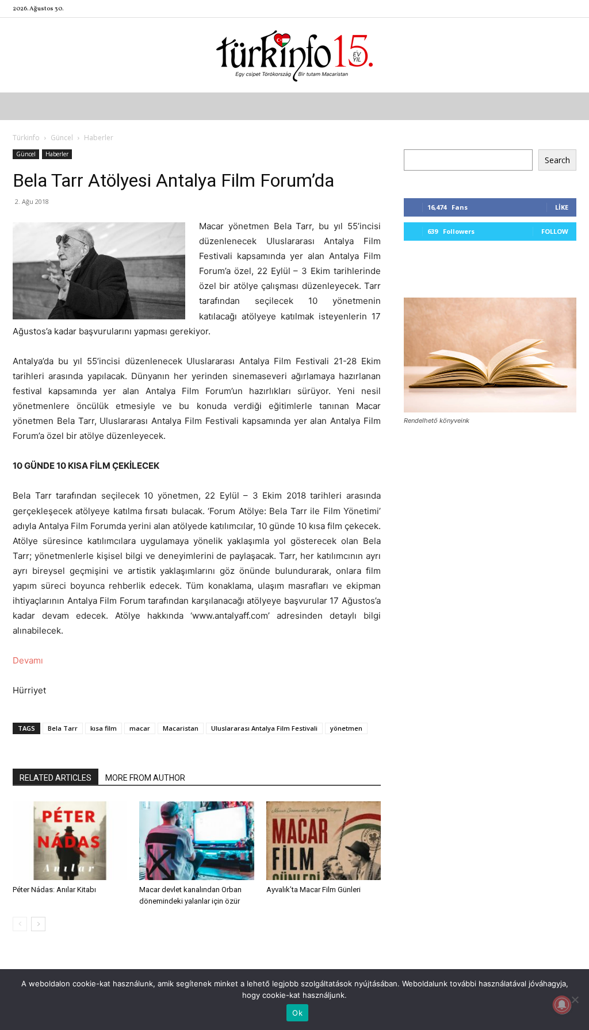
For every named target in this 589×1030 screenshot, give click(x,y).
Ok (297, 1012)
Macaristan (180, 728)
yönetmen (346, 728)
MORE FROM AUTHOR (145, 777)
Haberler (56, 154)
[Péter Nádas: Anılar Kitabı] (70, 840)
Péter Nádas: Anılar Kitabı (54, 889)
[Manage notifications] (562, 1005)
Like (561, 207)
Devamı (28, 660)
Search (557, 160)
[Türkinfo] (294, 56)
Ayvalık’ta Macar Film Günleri (313, 889)
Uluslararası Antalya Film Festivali (264, 728)
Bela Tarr (63, 728)
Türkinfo (26, 137)
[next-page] (38, 924)
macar (139, 728)
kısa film (103, 728)
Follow (554, 231)
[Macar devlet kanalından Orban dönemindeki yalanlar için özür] (196, 840)
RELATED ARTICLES (55, 777)
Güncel (62, 137)
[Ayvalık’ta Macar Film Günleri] (323, 840)
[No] (574, 999)
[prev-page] (20, 924)
